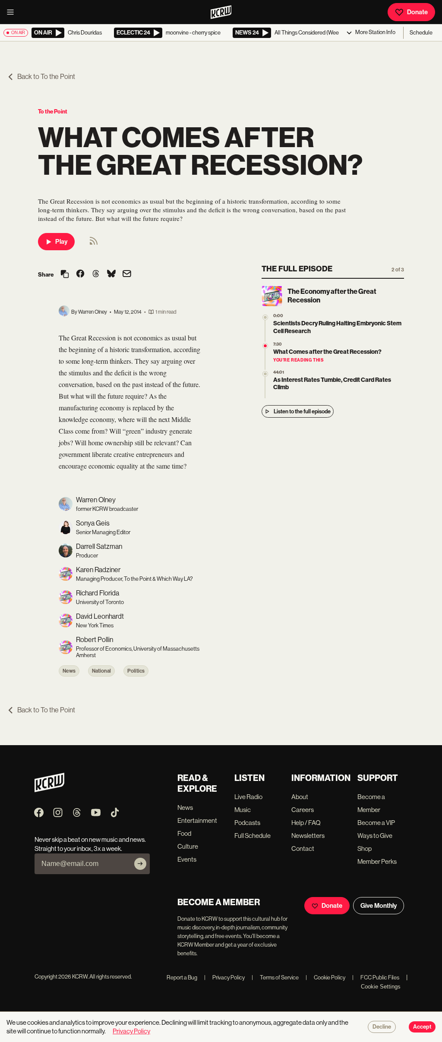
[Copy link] (64, 275)
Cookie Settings (381, 986)
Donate (417, 12)
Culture (187, 846)
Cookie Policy (325, 977)
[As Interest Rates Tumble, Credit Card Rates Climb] (265, 373)
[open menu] (12, 12)
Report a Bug (182, 977)
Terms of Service (275, 977)
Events (186, 859)
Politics (136, 671)
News (69, 671)
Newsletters (308, 835)
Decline (382, 1026)
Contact (302, 848)
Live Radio (248, 796)
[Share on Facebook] (80, 274)
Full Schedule (252, 835)
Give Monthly (378, 906)
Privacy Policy (224, 977)
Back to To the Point (46, 76)
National (101, 671)
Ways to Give (374, 835)
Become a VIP (376, 822)
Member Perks (377, 861)
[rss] (93, 243)
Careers (302, 809)
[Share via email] (127, 274)
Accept (422, 1026)
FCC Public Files (375, 977)
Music (242, 809)
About (299, 796)
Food (184, 833)
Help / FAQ (306, 822)
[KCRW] (49, 789)
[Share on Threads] (96, 274)
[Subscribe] (140, 864)
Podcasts (247, 822)
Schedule (421, 32)
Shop (364, 848)
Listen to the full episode (302, 411)
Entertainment (197, 820)
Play (61, 242)
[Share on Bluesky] (111, 274)
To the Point (52, 111)
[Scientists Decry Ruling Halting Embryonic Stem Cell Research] (265, 317)
